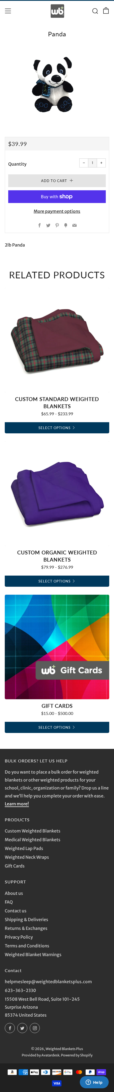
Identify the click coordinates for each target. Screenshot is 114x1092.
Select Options (54, 428)
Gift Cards (15, 866)
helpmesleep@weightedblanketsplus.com (48, 981)
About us (14, 893)
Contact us (16, 910)
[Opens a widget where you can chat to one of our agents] (94, 1082)
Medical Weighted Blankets (32, 839)
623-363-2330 (20, 990)
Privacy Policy (19, 937)
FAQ (9, 902)
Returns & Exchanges (26, 928)
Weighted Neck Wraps (27, 857)
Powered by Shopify (77, 1055)
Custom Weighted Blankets (32, 831)
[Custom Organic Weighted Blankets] (57, 493)
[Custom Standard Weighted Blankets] (57, 340)
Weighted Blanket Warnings (33, 954)
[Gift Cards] (57, 647)
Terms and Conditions (27, 945)
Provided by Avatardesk (40, 1055)
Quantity (17, 164)
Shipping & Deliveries (26, 919)
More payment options (57, 211)
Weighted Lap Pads (24, 848)
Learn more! (17, 803)
